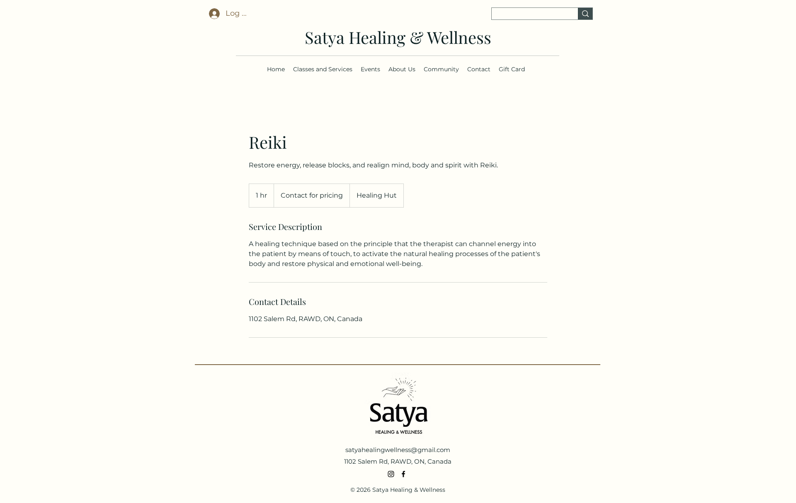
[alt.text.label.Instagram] (391, 474)
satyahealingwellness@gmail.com (397, 450)
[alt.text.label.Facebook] (403, 474)
